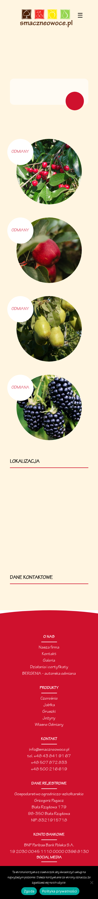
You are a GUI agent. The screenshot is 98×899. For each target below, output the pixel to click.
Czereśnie (49, 698)
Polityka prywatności (59, 891)
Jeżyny (49, 718)
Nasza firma (49, 647)
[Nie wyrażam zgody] (91, 882)
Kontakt (49, 654)
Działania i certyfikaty (49, 667)
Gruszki (49, 712)
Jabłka (49, 705)
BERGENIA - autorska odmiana (49, 674)
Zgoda (29, 891)
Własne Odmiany (49, 725)
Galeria (49, 660)
